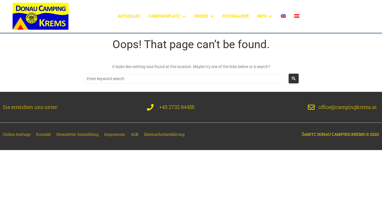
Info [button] (262, 16)
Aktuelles (129, 16)
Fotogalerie (235, 16)
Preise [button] (201, 16)
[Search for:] (184, 78)
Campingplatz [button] (164, 16)
